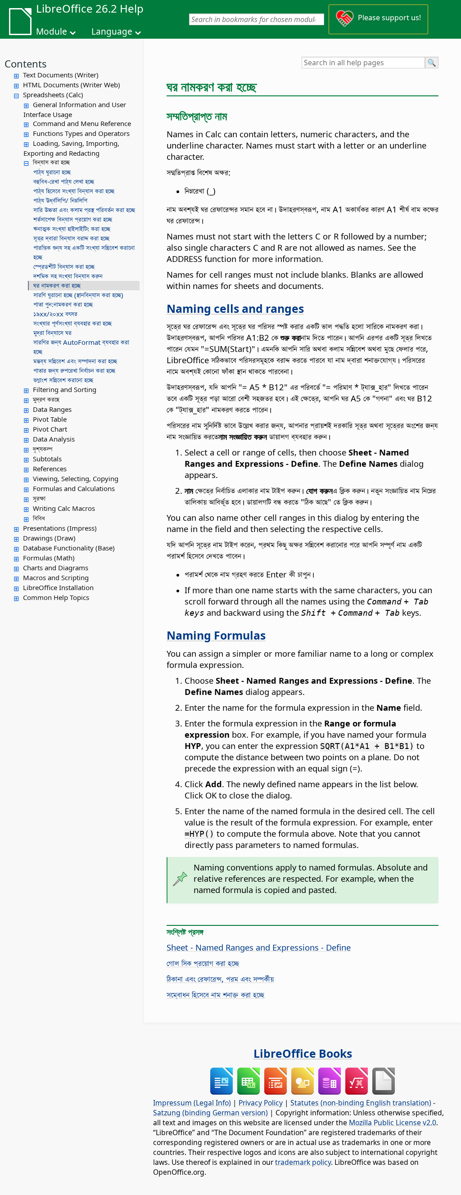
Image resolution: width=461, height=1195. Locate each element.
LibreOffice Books (302, 1053)
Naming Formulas (216, 635)
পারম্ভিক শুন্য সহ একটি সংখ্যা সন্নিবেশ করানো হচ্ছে (84, 252)
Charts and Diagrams (55, 567)
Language (111, 31)
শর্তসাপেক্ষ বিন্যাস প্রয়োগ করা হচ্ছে (72, 219)
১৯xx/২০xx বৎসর (55, 313)
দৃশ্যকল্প (42, 448)
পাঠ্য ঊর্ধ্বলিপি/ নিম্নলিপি (60, 200)
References (50, 468)
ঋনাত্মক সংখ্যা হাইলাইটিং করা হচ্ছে (71, 228)
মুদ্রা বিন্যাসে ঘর (52, 332)
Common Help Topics (56, 597)
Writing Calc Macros (64, 508)
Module (51, 31)
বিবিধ (39, 518)
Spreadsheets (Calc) (53, 94)
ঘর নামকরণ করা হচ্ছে (57, 285)
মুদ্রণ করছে (46, 399)
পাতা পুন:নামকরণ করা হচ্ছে (63, 304)
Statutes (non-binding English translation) (360, 1103)
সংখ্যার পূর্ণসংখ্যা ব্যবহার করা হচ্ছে (72, 323)
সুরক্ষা (39, 498)
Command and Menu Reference (82, 123)
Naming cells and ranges (235, 308)
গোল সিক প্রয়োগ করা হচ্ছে (203, 963)
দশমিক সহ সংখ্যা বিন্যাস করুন (68, 275)
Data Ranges (52, 409)
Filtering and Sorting (64, 389)
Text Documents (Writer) (61, 74)
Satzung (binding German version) (210, 1113)
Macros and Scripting (56, 577)
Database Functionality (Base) (69, 547)
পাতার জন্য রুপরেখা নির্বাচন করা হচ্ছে (74, 370)
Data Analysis (54, 438)
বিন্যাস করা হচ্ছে (51, 162)
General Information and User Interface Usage (74, 109)
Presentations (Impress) (60, 527)
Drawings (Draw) (49, 537)
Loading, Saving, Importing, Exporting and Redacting (71, 148)
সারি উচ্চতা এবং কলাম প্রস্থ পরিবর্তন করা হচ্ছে (84, 209)
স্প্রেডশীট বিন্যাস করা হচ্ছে (64, 266)
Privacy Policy (261, 1103)
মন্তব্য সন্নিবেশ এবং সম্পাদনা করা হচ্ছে (75, 360)
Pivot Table (50, 419)
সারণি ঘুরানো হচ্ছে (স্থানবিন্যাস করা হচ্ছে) (78, 294)
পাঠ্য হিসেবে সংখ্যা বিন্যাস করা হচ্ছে (73, 190)
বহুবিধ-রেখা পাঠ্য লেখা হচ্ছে (63, 181)
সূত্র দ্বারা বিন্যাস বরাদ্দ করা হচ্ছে (71, 238)
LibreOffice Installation (58, 587)
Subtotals (47, 458)
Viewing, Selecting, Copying (75, 478)
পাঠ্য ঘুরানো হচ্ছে (52, 171)
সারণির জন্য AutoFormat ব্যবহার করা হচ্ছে (81, 347)
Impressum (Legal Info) (192, 1103)
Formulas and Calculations (74, 488)
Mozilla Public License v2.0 (392, 1122)
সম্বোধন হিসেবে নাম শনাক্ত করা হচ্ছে (215, 994)
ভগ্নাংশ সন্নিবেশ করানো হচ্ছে (63, 379)
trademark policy (303, 1162)
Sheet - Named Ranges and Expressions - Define (259, 947)
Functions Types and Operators (81, 133)
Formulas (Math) (49, 557)
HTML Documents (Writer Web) (71, 84)
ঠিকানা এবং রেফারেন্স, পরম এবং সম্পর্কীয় (220, 978)
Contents (26, 63)
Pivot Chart (50, 428)
